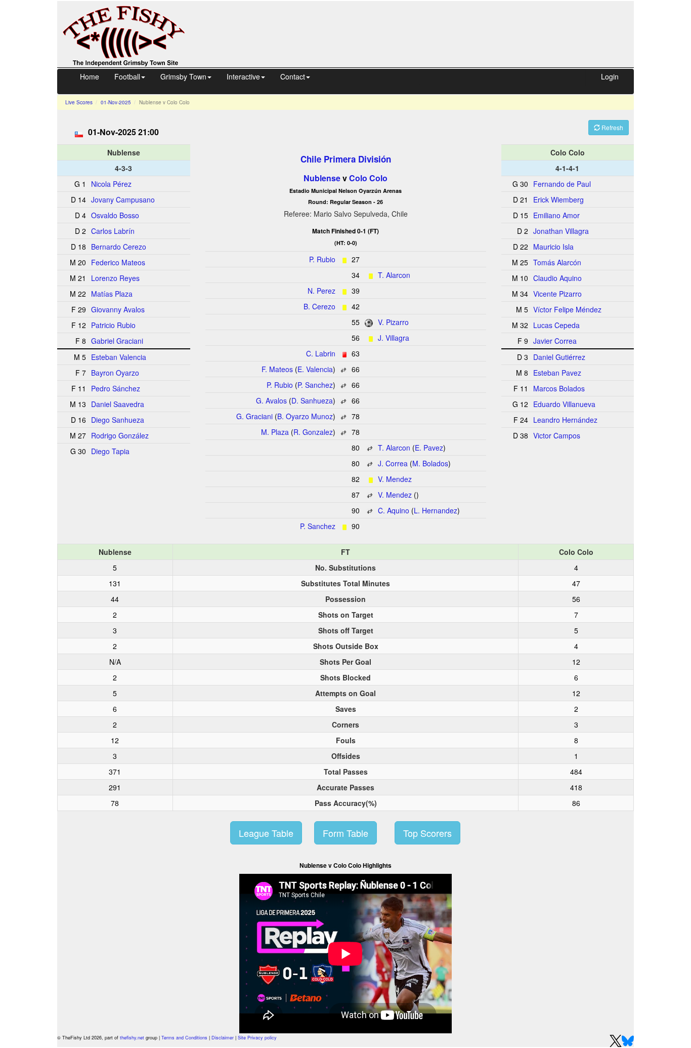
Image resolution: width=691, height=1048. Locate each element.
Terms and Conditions (184, 1037)
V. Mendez (395, 479)
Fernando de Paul (562, 184)
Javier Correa (555, 341)
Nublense (322, 178)
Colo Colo (368, 178)
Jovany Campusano (123, 199)
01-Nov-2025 (116, 102)
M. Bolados (430, 463)
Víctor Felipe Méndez (567, 309)
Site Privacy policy (257, 1037)
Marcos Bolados (559, 388)
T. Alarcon (394, 275)
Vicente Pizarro (557, 294)
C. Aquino (393, 510)
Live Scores (79, 102)
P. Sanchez (315, 385)
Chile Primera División (345, 159)
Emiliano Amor (556, 215)
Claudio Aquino (557, 278)
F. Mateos (277, 369)
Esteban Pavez (557, 373)
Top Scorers (427, 832)
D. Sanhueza (312, 400)
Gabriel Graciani (117, 341)
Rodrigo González (120, 435)
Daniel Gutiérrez (559, 357)
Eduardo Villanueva (564, 404)
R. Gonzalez (313, 432)
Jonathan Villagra (561, 231)
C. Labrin (320, 353)
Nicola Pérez (111, 184)
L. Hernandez (435, 510)
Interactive (243, 76)
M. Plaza (275, 432)
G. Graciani (254, 416)
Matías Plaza (112, 294)
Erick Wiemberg (558, 199)
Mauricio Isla (553, 246)
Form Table (345, 832)
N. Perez (321, 291)
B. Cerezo (319, 306)
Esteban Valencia (118, 357)
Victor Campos (556, 435)
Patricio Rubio (113, 325)
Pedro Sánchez (115, 388)
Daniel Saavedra (117, 404)
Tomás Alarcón (557, 262)
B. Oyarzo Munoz (305, 416)
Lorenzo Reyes (115, 278)
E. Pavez (429, 447)
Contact (292, 76)
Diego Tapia (110, 451)
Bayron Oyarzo (115, 373)
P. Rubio (322, 259)
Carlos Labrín (113, 231)
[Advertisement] (418, 33)
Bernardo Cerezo (118, 246)
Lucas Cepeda (556, 325)
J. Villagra (393, 338)
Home (89, 76)
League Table (266, 832)
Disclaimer (222, 1037)
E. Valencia (315, 369)
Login (610, 76)
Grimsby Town (183, 76)
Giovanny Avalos (118, 309)
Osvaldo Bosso (115, 215)
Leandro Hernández (565, 420)
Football (127, 76)
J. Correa (393, 463)
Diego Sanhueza (117, 420)
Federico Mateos (118, 262)
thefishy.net (132, 1037)
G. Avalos (271, 400)
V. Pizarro (393, 322)
